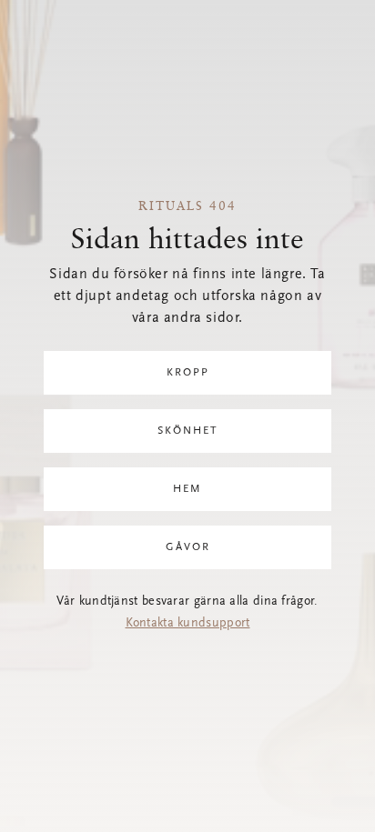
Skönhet (187, 431)
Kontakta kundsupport (188, 623)
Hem (187, 489)
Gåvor (188, 547)
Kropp (188, 372)
